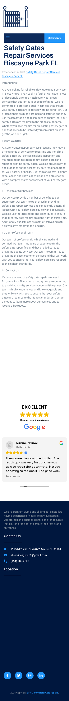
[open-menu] (8, 38)
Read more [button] (13, 476)
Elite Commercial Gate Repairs (42, 692)
